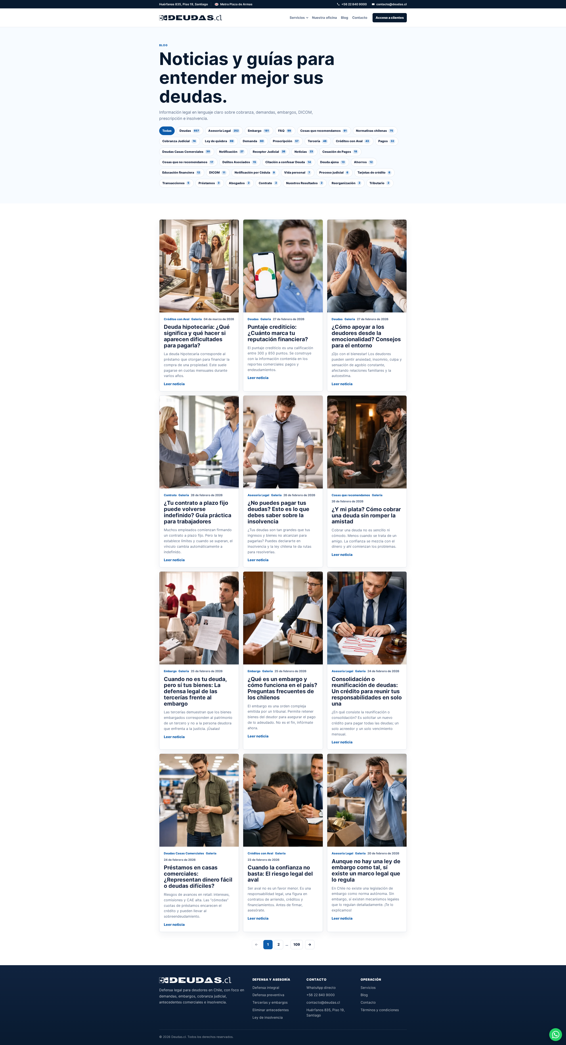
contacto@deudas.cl (391, 4)
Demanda (253, 141)
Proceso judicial (333, 172)
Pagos (386, 141)
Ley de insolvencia (267, 1017)
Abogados (239, 183)
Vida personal (297, 172)
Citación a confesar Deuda (288, 162)
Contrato (268, 183)
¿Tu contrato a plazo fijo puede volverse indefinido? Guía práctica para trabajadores (197, 512)
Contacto (359, 17)
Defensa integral (265, 988)
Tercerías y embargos (270, 1002)
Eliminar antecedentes (270, 1010)
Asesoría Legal (223, 130)
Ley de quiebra (219, 141)
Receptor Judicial (269, 151)
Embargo (258, 130)
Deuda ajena (332, 162)
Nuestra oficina (324, 17)
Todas (167, 130)
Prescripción (285, 141)
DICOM (217, 172)
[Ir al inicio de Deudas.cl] (195, 980)
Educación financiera (181, 172)
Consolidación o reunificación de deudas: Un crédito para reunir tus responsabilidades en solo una (367, 691)
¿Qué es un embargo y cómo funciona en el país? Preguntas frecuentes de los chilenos (282, 688)
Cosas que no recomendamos (187, 162)
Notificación (231, 151)
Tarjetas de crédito (374, 172)
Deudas (189, 130)
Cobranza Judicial (179, 141)
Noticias (303, 151)
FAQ (284, 130)
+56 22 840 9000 (354, 4)
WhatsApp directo (321, 988)
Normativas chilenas (374, 130)
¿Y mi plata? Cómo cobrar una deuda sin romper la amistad (366, 515)
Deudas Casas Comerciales (186, 151)
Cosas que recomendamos (323, 130)
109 (296, 944)
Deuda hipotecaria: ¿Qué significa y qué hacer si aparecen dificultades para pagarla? (197, 335)
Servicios (297, 17)
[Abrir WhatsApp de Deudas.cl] (555, 1034)
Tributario (379, 183)
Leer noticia (174, 384)
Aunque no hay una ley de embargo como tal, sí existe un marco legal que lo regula (366, 870)
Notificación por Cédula (255, 172)
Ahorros (363, 162)
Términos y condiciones (380, 1010)
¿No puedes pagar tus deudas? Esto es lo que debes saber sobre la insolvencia (278, 512)
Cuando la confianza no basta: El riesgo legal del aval (280, 873)
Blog (344, 17)
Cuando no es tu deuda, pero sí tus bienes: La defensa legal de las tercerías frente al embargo (195, 691)
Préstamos (209, 183)
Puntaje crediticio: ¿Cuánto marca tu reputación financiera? (278, 333)
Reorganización (346, 183)
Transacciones (175, 183)
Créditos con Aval (352, 141)
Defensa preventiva (268, 995)
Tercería (317, 141)
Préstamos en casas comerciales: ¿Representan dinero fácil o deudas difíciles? (198, 876)
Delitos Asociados (239, 162)
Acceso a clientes (390, 17)
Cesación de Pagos (339, 151)
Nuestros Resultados (304, 183)
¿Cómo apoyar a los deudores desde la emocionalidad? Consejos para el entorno (366, 335)
